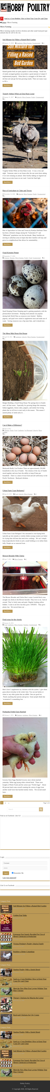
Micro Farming (27, 43)
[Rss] (25, 1086)
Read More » (7, 85)
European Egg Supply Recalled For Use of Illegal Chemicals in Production (29, 935)
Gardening (20, 43)
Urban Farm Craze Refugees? (13, 491)
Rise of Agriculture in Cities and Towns (17, 191)
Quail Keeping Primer (11, 253)
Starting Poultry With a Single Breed (26, 969)
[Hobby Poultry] (25, 7)
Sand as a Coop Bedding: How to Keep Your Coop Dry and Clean (29, 980)
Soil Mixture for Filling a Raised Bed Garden (19, 18)
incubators (25, 715)
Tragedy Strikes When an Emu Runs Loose (18, 94)
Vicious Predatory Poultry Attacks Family (28, 944)
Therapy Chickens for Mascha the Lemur (28, 998)
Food (15, 430)
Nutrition (25, 625)
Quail (30, 258)
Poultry (33, 97)
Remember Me (18, 873)
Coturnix (6, 258)
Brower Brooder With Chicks (13, 556)
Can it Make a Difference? (12, 425)
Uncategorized (36, 43)
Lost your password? (9, 878)
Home (4, 22)
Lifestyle (19, 97)
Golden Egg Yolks (20, 915)
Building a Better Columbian (23, 952)
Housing (12, 258)
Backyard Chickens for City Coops (26, 1015)
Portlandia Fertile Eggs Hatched (14, 712)
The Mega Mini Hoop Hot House (15, 333)
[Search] (41, 809)
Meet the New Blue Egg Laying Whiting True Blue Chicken (30, 989)
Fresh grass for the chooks (12, 620)
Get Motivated (28, 430)
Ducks (12, 430)
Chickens (6, 430)
